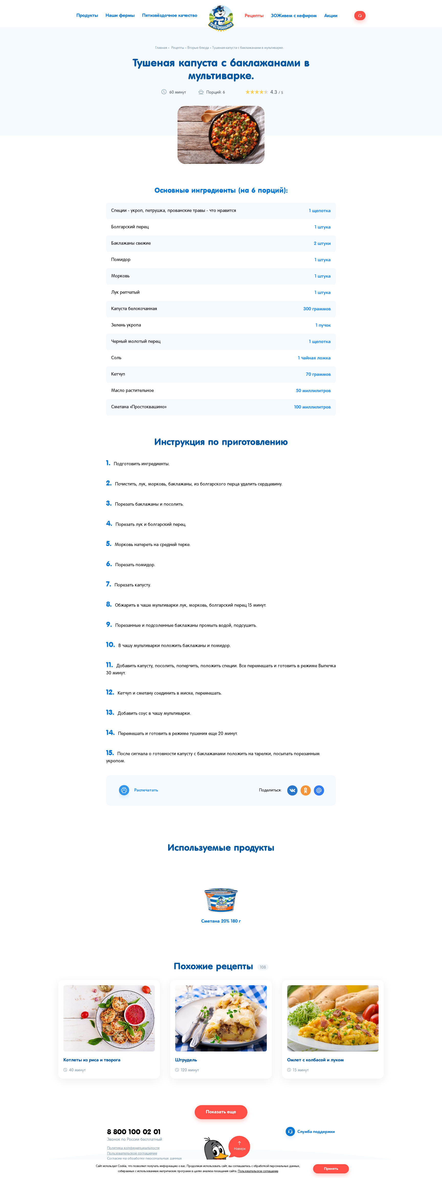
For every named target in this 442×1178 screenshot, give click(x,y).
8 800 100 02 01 (134, 1131)
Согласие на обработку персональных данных (144, 1158)
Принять (331, 1169)
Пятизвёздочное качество (169, 15)
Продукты (87, 15)
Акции (330, 16)
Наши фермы (120, 15)
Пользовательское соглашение (132, 1153)
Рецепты (254, 16)
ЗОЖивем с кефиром (294, 16)
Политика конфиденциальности (133, 1148)
